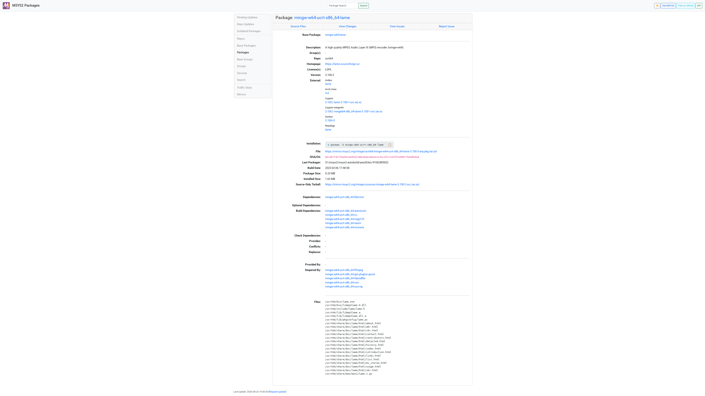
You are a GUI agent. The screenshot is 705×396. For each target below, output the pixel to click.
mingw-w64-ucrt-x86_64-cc (341, 215)
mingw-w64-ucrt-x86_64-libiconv (344, 197)
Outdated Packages (249, 31)
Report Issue (446, 26)
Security (242, 73)
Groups (241, 66)
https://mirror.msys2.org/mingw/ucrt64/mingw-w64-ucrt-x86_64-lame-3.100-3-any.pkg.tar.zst (381, 151)
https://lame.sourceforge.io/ (342, 64)
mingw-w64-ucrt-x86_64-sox (342, 282)
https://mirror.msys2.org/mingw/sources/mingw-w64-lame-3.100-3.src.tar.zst (372, 184)
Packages (243, 52)
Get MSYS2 (668, 5)
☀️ (657, 5)
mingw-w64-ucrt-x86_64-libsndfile (345, 278)
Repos (241, 38)
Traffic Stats (244, 87)
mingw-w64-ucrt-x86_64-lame (322, 17)
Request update (277, 391)
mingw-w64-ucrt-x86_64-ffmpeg (344, 270)
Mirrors (241, 94)
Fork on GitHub (685, 5)
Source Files (298, 26)
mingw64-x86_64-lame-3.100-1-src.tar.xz (358, 111)
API (699, 5)
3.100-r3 (330, 120)
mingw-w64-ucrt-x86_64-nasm (343, 223)
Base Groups (245, 59)
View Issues (397, 26)
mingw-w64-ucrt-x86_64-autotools (345, 210)
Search (363, 5)
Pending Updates (247, 17)
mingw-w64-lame (335, 34)
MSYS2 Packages (25, 5)
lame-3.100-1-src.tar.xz (347, 102)
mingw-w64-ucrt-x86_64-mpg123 (344, 219)
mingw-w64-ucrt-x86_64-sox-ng (343, 286)
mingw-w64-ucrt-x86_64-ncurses (344, 227)
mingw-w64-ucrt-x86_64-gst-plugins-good (350, 274)
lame (328, 84)
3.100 (328, 102)
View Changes (347, 26)
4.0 (327, 93)
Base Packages (246, 45)
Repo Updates (245, 24)
